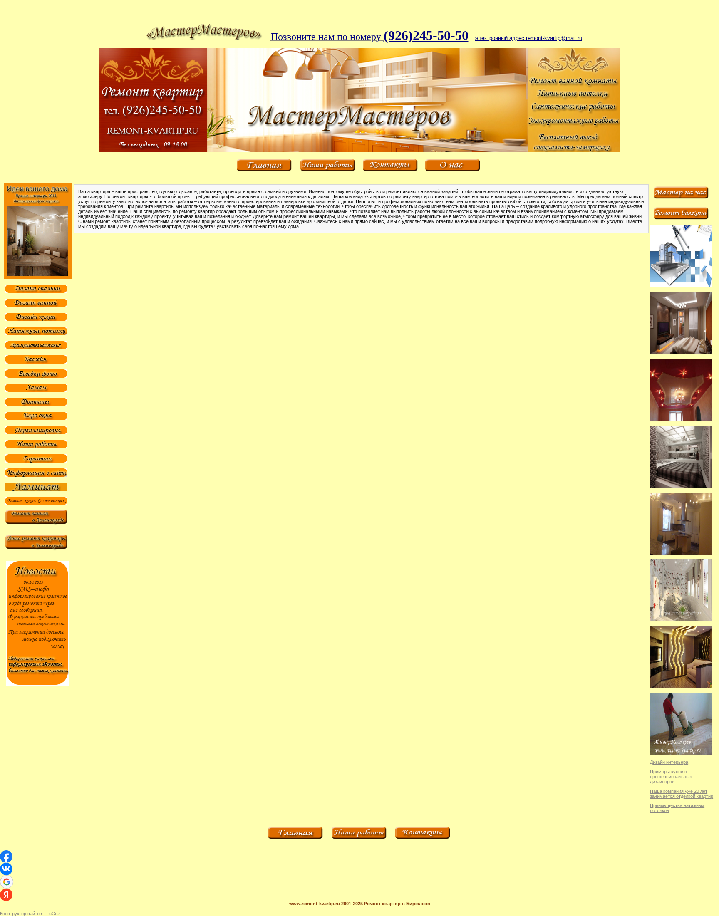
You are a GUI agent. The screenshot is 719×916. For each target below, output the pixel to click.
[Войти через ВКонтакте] (6, 869)
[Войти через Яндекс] (6, 895)
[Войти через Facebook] (6, 856)
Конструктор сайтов (21, 913)
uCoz (54, 913)
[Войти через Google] (6, 882)
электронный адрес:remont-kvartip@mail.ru (528, 38)
